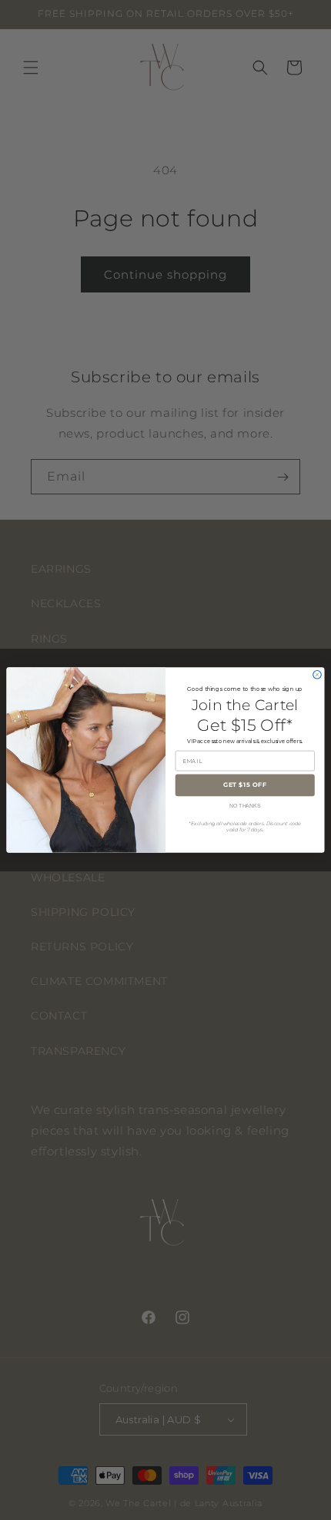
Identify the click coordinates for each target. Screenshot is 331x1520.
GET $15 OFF (245, 785)
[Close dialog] (317, 674)
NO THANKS (244, 806)
